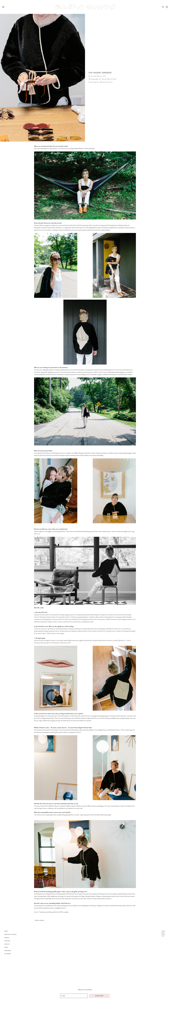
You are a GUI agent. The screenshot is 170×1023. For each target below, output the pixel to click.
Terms (6, 947)
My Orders (7, 954)
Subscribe (99, 996)
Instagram (7, 950)
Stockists (7, 941)
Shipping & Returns (10, 934)
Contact (7, 944)
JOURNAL (6, 937)
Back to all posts (39, 920)
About (6, 931)
